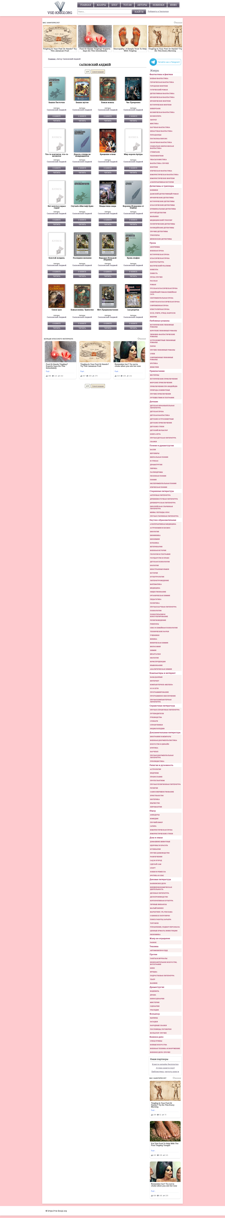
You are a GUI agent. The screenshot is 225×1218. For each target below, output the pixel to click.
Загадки (154, 1022)
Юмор (153, 810)
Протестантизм (157, 780)
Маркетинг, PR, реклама (161, 912)
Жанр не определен (160, 938)
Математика (156, 584)
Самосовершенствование (162, 792)
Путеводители (157, 713)
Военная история (158, 550)
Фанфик (154, 983)
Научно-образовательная (163, 520)
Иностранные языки (159, 569)
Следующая (98, 71)
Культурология (157, 577)
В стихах (154, 461)
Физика (153, 639)
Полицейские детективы (162, 228)
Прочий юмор (156, 822)
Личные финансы (158, 904)
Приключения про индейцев (163, 386)
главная (85, 4)
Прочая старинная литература (164, 516)
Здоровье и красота (159, 845)
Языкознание (156, 665)
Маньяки (154, 216)
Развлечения (156, 857)
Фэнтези (154, 167)
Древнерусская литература (163, 503)
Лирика (153, 468)
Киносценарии (157, 999)
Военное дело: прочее (160, 1052)
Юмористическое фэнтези (162, 178)
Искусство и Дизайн (159, 744)
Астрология (155, 769)
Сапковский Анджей (56, 110)
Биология (154, 531)
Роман (153, 284)
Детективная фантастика (162, 93)
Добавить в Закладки (158, 11)
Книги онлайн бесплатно (165, 1064)
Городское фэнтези (159, 86)
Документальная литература (165, 732)
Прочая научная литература (163, 607)
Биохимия (155, 539)
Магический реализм (160, 266)
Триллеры (154, 235)
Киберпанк (155, 108)
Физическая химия (159, 643)
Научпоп (154, 751)
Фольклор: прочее (158, 1033)
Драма (153, 995)
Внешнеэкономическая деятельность (161, 888)
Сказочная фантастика (161, 142)
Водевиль (154, 991)
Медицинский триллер (161, 220)
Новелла (154, 269)
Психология (155, 610)
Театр (152, 979)
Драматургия (156, 465)
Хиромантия (156, 807)
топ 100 (127, 4)
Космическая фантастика (162, 112)
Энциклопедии (157, 728)
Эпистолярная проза (159, 309)
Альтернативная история (162, 182)
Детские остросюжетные (162, 419)
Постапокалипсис (158, 139)
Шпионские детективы (161, 239)
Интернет (154, 681)
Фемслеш (154, 367)
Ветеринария (156, 547)
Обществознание (158, 592)
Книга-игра (155, 434)
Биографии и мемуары (160, 736)
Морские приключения (161, 382)
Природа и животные (160, 390)
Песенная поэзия (158, 476)
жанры (101, 4)
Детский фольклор (159, 430)
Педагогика (155, 599)
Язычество (155, 803)
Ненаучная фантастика (161, 131)
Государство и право (159, 558)
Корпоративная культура (161, 901)
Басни (153, 449)
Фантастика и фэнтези (161, 74)
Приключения (157, 371)
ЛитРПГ (153, 120)
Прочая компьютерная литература (160, 701)
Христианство (157, 795)
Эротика (154, 363)
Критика (154, 748)
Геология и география (160, 554)
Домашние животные (160, 842)
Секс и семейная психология (164, 628)
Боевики (154, 190)
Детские (154, 401)
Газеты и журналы (158, 958)
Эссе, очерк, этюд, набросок (163, 313)
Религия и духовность (161, 765)
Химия (153, 650)
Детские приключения (161, 423)
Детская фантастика (160, 415)
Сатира (153, 826)
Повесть (154, 273)
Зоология (154, 565)
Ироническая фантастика (162, 97)
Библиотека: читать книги (165, 1071)
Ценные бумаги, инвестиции (163, 931)
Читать (56, 121)
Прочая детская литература (163, 438)
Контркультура (157, 262)
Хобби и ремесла (158, 872)
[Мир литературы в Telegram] (165, 65)
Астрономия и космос (160, 528)
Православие (156, 777)
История (154, 573)
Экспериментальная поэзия (163, 483)
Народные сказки (158, 1025)
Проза (153, 243)
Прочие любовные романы (162, 350)
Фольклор (155, 1013)
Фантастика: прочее (159, 163)
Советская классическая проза (165, 302)
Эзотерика (155, 799)
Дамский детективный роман (164, 194)
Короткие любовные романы (163, 331)
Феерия (153, 317)
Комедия (154, 818)
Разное (153, 942)
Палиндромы (156, 472)
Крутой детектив (158, 213)
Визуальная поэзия (159, 457)
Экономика (155, 934)
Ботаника (154, 543)
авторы (142, 4)
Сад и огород (156, 860)
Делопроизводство (159, 897)
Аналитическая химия (161, 669)
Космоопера (155, 116)
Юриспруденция (158, 661)
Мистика (154, 123)
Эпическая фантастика (161, 171)
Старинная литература (162, 491)
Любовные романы (160, 320)
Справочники (156, 725)
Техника (154, 946)
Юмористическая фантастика (164, 174)
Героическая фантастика (162, 82)
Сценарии (154, 1006)
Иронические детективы (162, 197)
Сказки (153, 441)
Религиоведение (158, 620)
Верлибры (154, 453)
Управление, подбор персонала (165, 927)
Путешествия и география (162, 398)
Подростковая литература (162, 975)
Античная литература (160, 495)
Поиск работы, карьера (160, 919)
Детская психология (160, 562)
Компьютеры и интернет (163, 673)
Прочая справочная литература (165, 710)
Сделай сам (155, 864)
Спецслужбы (156, 1041)
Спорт (153, 868)
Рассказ (154, 281)
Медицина (155, 588)
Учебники (154, 635)
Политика (155, 603)
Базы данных (156, 677)
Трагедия (154, 1010)
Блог (115, 4)
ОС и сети (154, 688)
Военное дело (156, 1036)
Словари (154, 721)
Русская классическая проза (164, 288)
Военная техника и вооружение (165, 1048)
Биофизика (155, 535)
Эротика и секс (157, 875)
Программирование (159, 692)
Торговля (154, 923)
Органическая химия (160, 595)
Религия (154, 788)
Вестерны (154, 375)
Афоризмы (155, 247)
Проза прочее (156, 277)
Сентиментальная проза (161, 298)
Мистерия (154, 1002)
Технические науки (159, 631)
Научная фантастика (160, 127)
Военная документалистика (163, 740)
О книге (57, 116)
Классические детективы (162, 205)
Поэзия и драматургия (162, 445)
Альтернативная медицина (163, 524)
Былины (154, 1018)
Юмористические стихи (161, 834)
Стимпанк (155, 152)
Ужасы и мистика (158, 159)
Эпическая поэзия (158, 487)
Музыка (153, 972)
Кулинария (155, 849)
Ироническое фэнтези (160, 101)
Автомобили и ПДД (159, 950)
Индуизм (154, 773)
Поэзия (153, 480)
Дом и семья (156, 837)
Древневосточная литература (164, 499)
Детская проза (157, 411)
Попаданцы (155, 135)
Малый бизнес (157, 908)
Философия (155, 646)
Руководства (156, 717)
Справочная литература (162, 705)
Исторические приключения (164, 379)
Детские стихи (157, 426)
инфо (173, 4)
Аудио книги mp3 (165, 1068)
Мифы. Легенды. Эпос (160, 512)
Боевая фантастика (159, 78)
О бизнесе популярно (160, 916)
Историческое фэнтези (160, 105)
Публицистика (157, 761)
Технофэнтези (156, 156)
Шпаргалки (155, 654)
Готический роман (159, 90)
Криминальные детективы (163, 209)
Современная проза (159, 305)
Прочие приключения (160, 394)
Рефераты (154, 624)
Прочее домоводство (160, 853)
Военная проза (157, 251)
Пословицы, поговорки (160, 1029)
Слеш (152, 354)
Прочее (153, 954)
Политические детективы (162, 224)
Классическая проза (160, 258)
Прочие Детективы (159, 231)
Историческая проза (159, 254)
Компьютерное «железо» (161, 685)
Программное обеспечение (163, 696)
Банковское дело (158, 883)
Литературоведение (159, 580)
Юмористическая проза (161, 830)
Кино (152, 968)
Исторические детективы (162, 201)
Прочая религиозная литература (165, 784)
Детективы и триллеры (162, 186)
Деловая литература (160, 879)
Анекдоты (154, 815)
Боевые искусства (158, 1045)
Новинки (158, 4)
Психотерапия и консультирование (159, 615)
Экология (154, 658)
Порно (153, 346)
